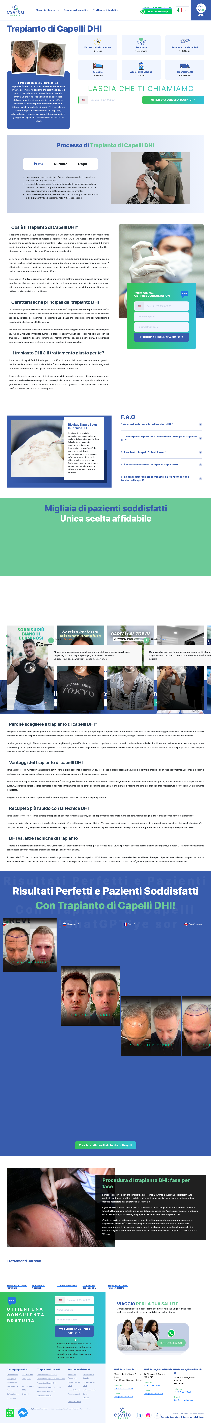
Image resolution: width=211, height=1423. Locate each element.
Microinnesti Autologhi (46, 1391)
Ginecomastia (12, 1375)
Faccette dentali (74, 1394)
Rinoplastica (26, 1394)
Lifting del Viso (27, 1375)
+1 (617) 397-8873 (152, 1385)
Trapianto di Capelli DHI (46, 1383)
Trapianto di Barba (44, 1395)
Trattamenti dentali (104, 10)
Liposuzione (11, 1398)
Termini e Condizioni (170, 1417)
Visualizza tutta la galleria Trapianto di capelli (105, 1145)
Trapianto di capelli (74, 10)
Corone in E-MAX (74, 1402)
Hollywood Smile (89, 1390)
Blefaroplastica (13, 1394)
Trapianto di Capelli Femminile (49, 1387)
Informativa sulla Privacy (192, 1417)
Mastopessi (26, 1379)
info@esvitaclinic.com (123, 1396)
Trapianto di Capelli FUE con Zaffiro (51, 1379)
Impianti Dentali (74, 1390)
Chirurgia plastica (45, 10)
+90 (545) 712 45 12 (123, 1388)
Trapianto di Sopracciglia (47, 1375)
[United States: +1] (83, 100)
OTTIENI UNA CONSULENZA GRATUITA (173, 100)
